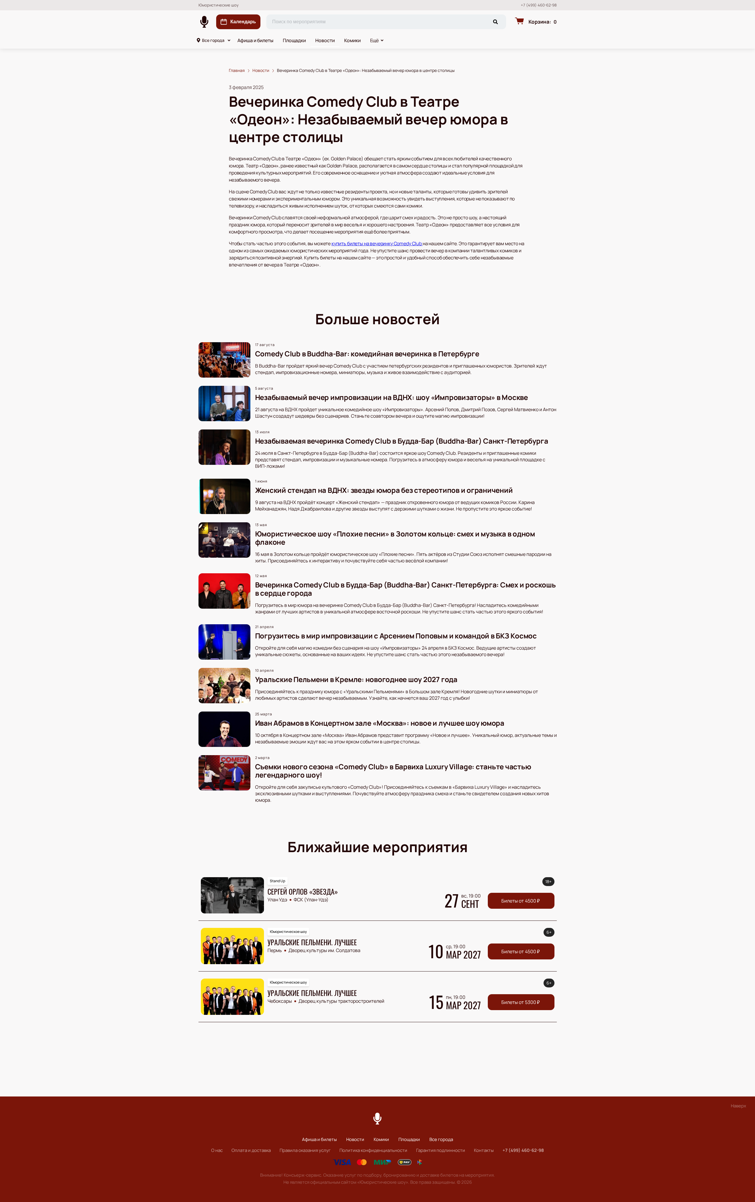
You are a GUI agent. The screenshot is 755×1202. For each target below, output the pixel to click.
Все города (213, 40)
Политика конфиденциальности (373, 1150)
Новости (325, 40)
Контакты (484, 1150)
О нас (217, 1150)
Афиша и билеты (255, 40)
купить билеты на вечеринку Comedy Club (377, 243)
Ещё (374, 40)
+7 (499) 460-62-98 (539, 5)
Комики (352, 40)
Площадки (294, 40)
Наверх (738, 1106)
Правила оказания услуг (305, 1150)
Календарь (243, 21)
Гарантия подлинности (440, 1150)
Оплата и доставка (251, 1150)
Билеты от (520, 901)
